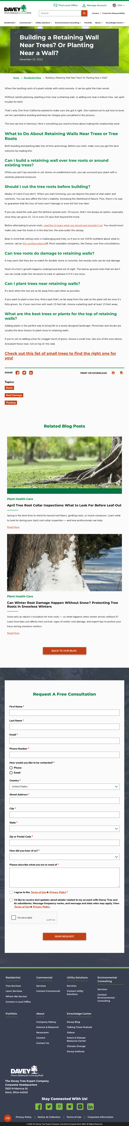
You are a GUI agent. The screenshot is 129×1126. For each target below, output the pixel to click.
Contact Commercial (48, 991)
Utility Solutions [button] (43, 23)
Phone (18, 768)
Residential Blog (32, 77)
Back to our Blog (64, 651)
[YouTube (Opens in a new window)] (80, 1107)
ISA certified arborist (34, 243)
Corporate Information (100, 1117)
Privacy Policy (57, 892)
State (13, 822)
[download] (120, 372)
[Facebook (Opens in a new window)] (38, 1107)
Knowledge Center (79, 1013)
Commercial (44, 977)
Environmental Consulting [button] (67, 23)
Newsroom (42, 1032)
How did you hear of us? (24, 850)
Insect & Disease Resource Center (76, 1039)
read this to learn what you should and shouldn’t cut (73, 225)
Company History (46, 1022)
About (40, 1013)
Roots (9, 388)
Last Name (16, 720)
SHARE (9, 372)
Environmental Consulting (107, 979)
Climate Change (76, 1046)
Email (13, 734)
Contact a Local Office (18, 1001)
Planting (11, 402)
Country (15, 780)
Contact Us (42, 1043)
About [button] (98, 23)
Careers (95, 13)
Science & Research (47, 1027)
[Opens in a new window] (16, 372)
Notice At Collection (49, 1117)
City (12, 808)
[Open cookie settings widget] (7, 1118)
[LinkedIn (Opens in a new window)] (90, 1107)
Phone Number (19, 748)
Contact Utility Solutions (75, 993)
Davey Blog (73, 1022)
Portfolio (88, 23)
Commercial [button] (25, 23)
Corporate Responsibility (113, 13)
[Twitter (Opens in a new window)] (49, 1107)
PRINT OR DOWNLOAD (93, 373)
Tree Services (13, 985)
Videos (71, 1032)
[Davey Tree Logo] (27, 1071)
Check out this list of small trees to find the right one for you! (60, 355)
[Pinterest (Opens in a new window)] (59, 1107)
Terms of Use (38, 892)
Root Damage (14, 395)
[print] (112, 372)
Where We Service (16, 996)
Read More (13, 527)
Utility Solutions (77, 977)
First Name (16, 706)
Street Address (19, 794)
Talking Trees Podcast (79, 1027)
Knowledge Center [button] (114, 23)
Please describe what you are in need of (34, 864)
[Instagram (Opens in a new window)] (69, 1107)
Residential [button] (9, 23)
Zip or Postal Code (21, 836)
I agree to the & (41, 892)
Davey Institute (75, 1051)
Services (41, 985)
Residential (13, 977)
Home (16, 77)
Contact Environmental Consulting (106, 997)
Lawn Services (14, 991)
